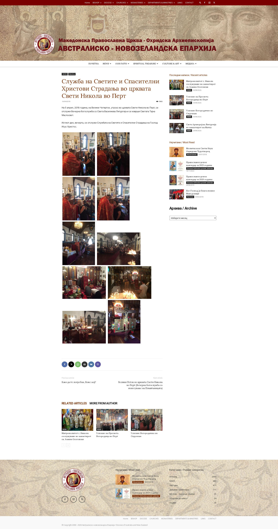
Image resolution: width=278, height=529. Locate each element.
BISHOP (96, 2)
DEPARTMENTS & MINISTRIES (160, 2)
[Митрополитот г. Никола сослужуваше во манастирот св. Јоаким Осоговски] (77, 420)
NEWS (106, 63)
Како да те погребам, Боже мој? (79, 382)
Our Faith (121, 63)
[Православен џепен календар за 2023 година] (176, 166)
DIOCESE (108, 2)
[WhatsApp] (78, 364)
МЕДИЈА (190, 63)
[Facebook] (204, 2)
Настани (190, 197)
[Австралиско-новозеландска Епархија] (139, 33)
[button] (200, 2)
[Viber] (98, 364)
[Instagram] (209, 2)
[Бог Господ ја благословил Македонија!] (176, 194)
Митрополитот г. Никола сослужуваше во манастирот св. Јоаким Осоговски (76, 436)
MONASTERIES (137, 2)
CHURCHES (121, 2)
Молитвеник (192, 154)
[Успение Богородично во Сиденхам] (146, 420)
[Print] (84, 364)
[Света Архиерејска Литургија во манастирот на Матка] (176, 128)
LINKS (180, 2)
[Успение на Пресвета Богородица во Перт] (112, 420)
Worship (72, 74)
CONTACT (189, 2)
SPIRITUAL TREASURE (144, 63)
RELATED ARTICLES (74, 403)
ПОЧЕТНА (93, 63)
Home (87, 2)
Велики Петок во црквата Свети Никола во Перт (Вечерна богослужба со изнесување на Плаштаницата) (140, 385)
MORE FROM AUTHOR (103, 403)
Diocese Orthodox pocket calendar (200, 168)
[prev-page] (63, 445)
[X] (214, 2)
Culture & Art (170, 63)
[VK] (91, 364)
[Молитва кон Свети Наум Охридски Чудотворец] (176, 152)
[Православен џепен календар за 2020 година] (176, 180)
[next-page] (68, 445)
